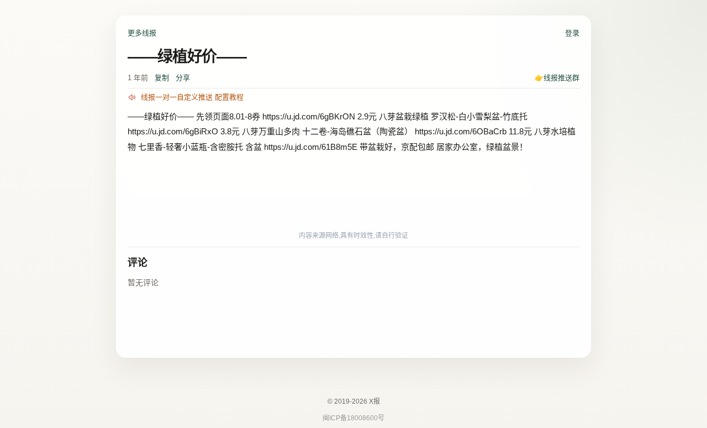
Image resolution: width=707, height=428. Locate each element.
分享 (183, 78)
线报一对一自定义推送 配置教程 (192, 97)
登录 (572, 33)
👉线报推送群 (557, 78)
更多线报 (142, 33)
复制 (162, 78)
